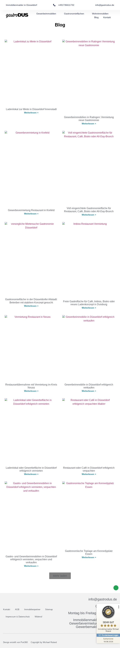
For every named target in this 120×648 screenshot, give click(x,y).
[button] (60, 575)
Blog (96, 17)
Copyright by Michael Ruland (44, 642)
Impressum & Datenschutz (18, 616)
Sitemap (49, 609)
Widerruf (38, 616)
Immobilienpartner (32, 609)
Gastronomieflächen (74, 13)
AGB (17, 609)
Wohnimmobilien (100, 13)
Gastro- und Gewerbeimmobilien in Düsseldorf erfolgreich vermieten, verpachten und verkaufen (31, 559)
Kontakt (107, 17)
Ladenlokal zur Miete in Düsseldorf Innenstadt (31, 109)
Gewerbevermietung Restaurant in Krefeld (31, 210)
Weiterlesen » (31, 112)
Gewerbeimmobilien (46, 13)
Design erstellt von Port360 (15, 642)
